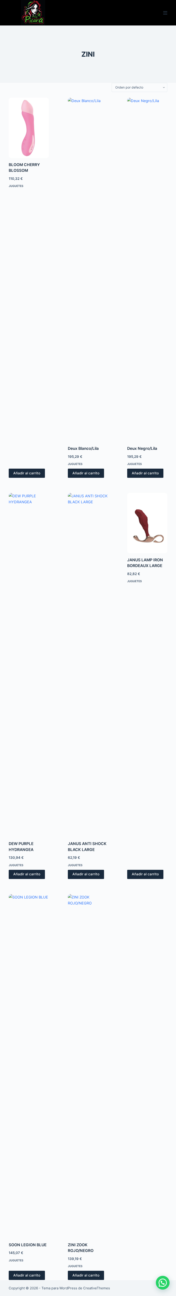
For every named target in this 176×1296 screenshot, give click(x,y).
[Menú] (165, 13)
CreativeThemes (96, 1288)
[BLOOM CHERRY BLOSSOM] (29, 128)
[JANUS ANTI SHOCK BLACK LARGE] (88, 665)
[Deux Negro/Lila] (147, 270)
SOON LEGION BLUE (28, 1245)
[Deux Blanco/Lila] (88, 270)
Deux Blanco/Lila (83, 448)
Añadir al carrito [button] (26, 473)
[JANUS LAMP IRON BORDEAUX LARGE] (147, 523)
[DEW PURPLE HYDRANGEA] (29, 665)
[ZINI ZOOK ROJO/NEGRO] (88, 1066)
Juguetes (16, 186)
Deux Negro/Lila (142, 448)
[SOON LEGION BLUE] (29, 1066)
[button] (163, 1283)
